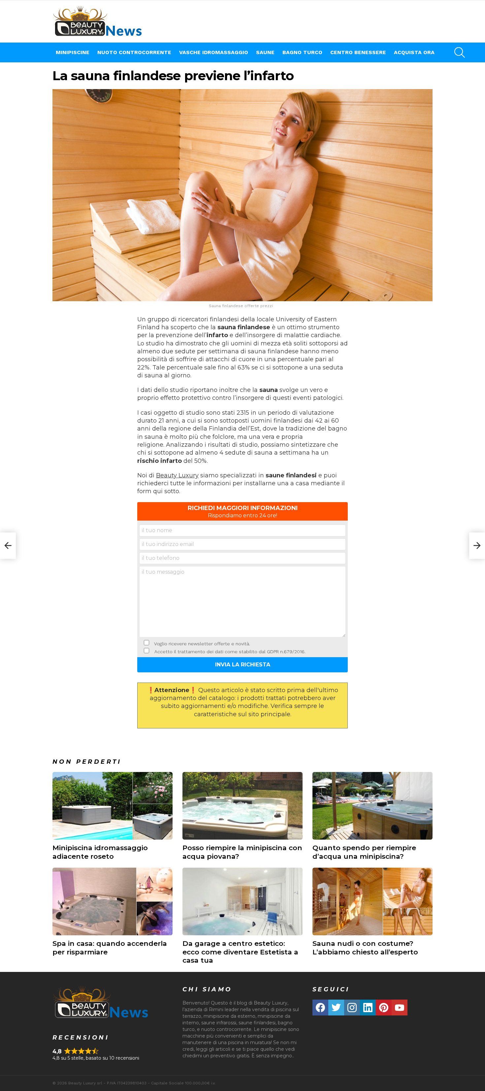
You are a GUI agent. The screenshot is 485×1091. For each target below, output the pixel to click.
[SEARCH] (459, 52)
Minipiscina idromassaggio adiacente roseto (100, 852)
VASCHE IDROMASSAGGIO (213, 52)
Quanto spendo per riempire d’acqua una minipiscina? (364, 852)
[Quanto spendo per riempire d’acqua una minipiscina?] (372, 806)
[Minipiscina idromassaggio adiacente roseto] (112, 806)
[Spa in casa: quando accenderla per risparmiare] (112, 901)
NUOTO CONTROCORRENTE (134, 52)
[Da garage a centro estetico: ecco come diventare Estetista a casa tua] (242, 901)
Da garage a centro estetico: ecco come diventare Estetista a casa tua (240, 951)
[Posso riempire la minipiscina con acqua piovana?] (242, 806)
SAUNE (265, 52)
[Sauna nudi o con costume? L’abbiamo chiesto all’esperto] (372, 901)
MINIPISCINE (72, 52)
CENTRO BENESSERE (358, 52)
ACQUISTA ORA (414, 52)
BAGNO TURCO (302, 52)
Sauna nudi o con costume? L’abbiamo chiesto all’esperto (365, 947)
